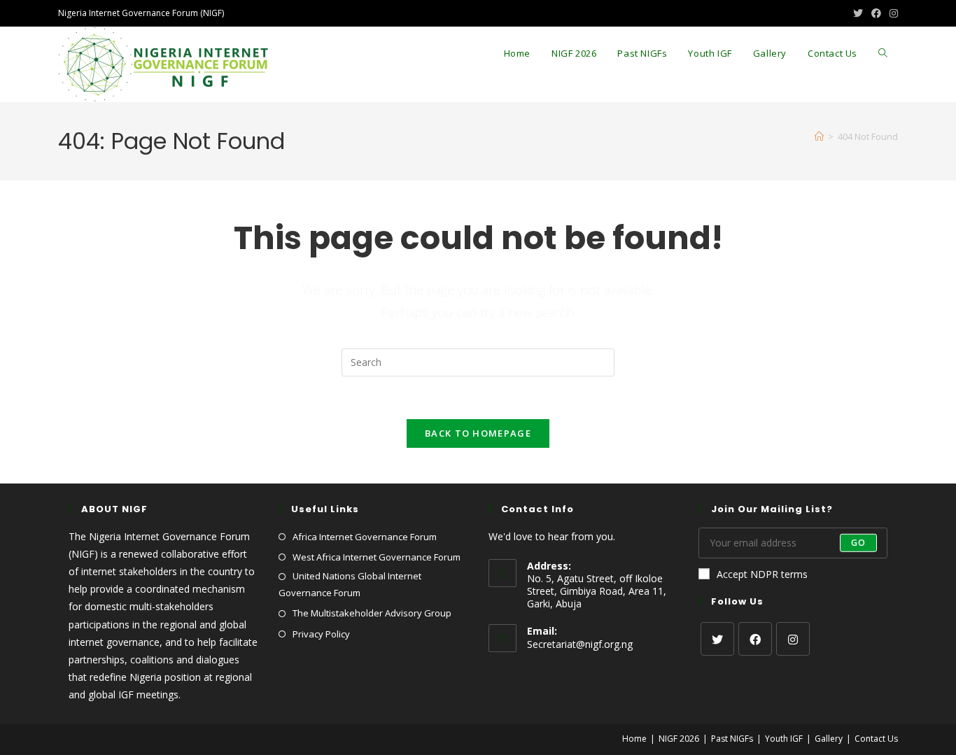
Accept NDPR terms (762, 574)
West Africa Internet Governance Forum (377, 557)
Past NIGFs (732, 739)
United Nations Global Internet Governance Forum (350, 584)
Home (634, 739)
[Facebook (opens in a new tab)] (876, 13)
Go (858, 543)
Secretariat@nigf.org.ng (580, 644)
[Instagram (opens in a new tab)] (891, 13)
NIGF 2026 (679, 739)
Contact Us (876, 739)
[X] (717, 639)
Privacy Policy (321, 634)
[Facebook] (755, 639)
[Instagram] (793, 639)
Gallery (829, 739)
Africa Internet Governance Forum (365, 536)
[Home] (819, 136)
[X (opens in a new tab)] (858, 13)
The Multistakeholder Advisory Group (372, 613)
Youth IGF (784, 739)
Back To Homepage (478, 433)
